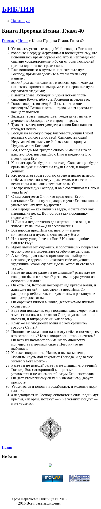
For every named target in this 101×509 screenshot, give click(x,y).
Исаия (23, 41)
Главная (8, 41)
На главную (20, 21)
